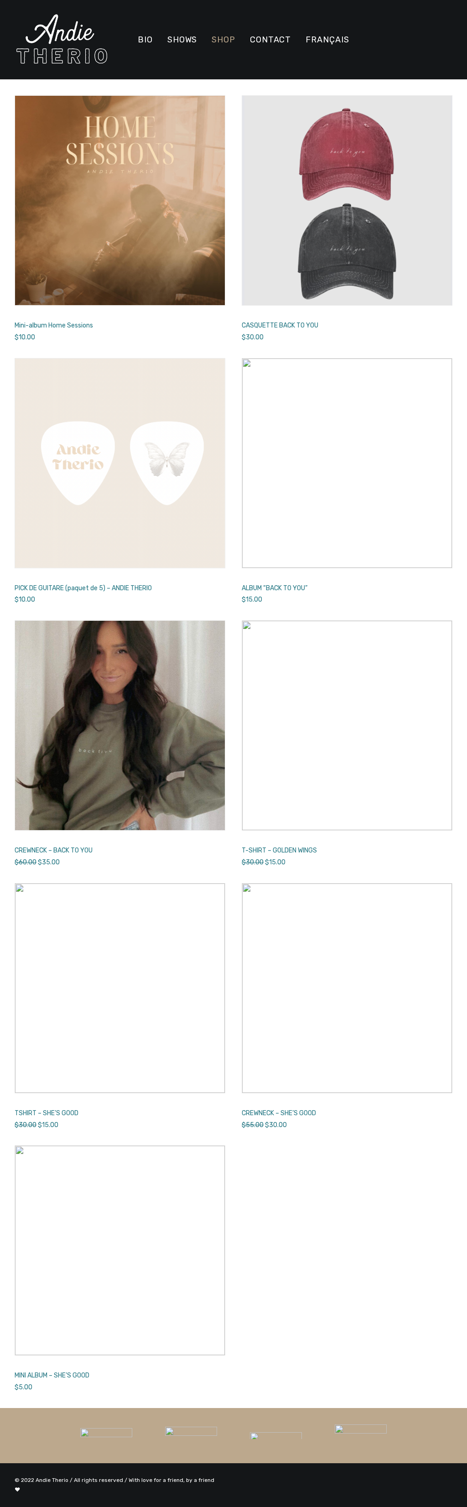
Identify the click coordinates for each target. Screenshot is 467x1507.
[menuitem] (145, 39)
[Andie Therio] (62, 39)
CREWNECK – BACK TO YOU (54, 850)
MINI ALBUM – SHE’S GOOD (52, 1375)
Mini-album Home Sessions (54, 325)
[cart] (447, 39)
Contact (270, 40)
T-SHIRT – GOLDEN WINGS (279, 850)
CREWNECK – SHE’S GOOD (279, 1113)
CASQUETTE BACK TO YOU (280, 325)
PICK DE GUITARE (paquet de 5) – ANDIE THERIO (83, 588)
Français (327, 40)
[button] (369, 39)
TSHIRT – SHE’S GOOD (46, 1113)
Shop (223, 40)
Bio (145, 40)
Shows (182, 40)
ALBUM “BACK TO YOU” (274, 588)
